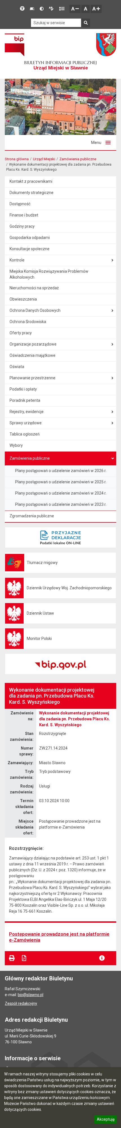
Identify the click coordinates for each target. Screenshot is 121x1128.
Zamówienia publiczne (77, 159)
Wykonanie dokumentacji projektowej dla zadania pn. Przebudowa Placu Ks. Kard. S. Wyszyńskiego (74, 719)
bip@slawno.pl (30, 994)
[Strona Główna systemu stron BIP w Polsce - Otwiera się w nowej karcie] (14, 44)
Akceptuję (106, 1120)
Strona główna (17, 159)
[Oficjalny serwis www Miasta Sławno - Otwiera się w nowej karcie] (106, 44)
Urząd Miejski (44, 159)
